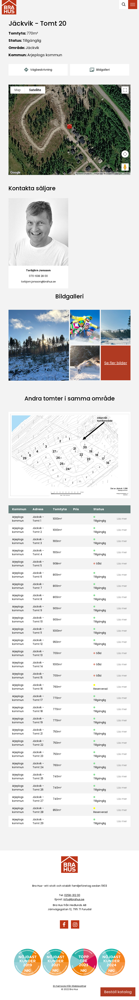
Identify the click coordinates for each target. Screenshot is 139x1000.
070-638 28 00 (38, 276)
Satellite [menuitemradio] (35, 90)
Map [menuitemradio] (17, 90)
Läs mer (122, 519)
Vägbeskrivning (41, 70)
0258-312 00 (72, 895)
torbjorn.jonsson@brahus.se (38, 281)
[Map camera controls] (125, 154)
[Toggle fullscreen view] (125, 90)
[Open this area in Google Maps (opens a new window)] (15, 172)
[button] (69, 126)
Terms (126, 174)
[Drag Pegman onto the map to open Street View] (125, 167)
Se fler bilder (115, 362)
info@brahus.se (74, 899)
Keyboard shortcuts (84, 174)
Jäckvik (32, 47)
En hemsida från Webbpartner (69, 986)
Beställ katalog (118, 991)
